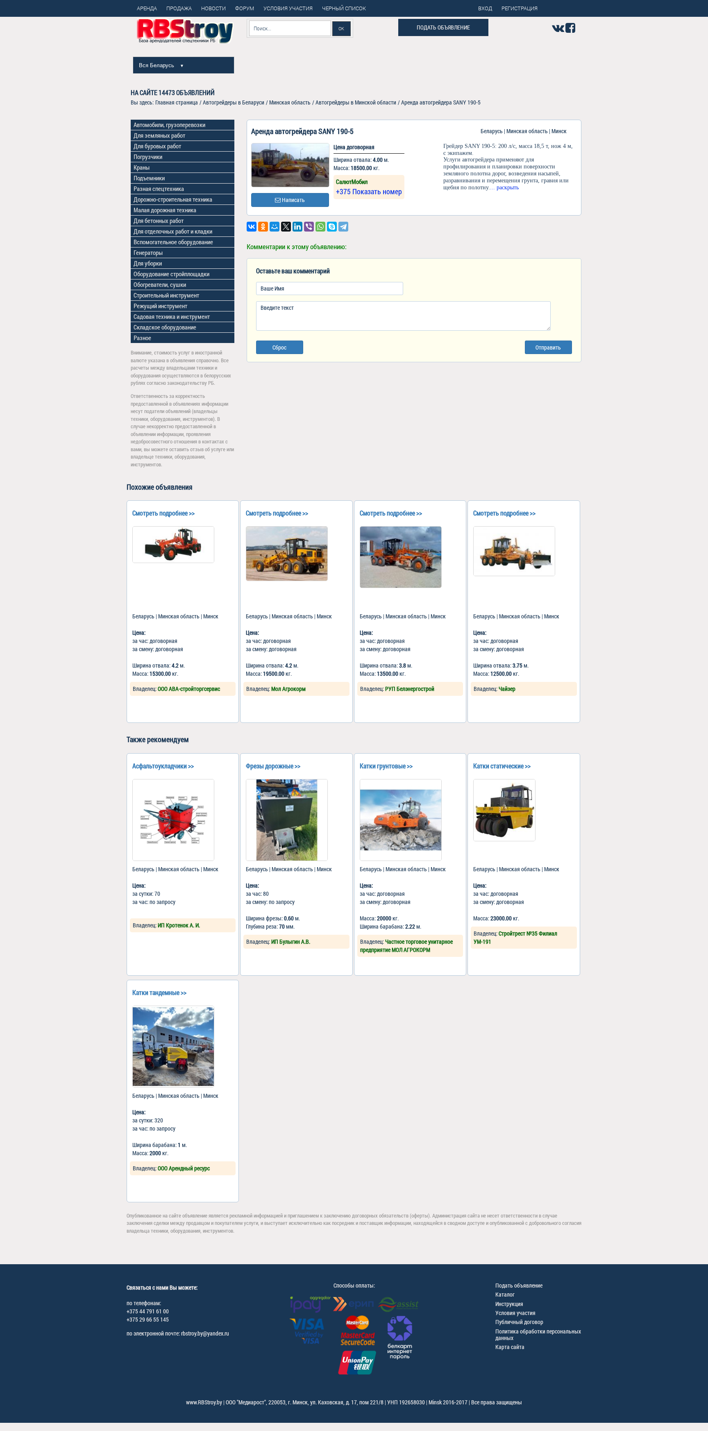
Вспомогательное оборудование (173, 242)
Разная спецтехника (159, 188)
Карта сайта (509, 1347)
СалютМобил (352, 181)
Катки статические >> (502, 765)
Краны (142, 167)
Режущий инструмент (160, 306)
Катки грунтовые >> (386, 765)
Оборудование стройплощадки (171, 274)
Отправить (548, 347)
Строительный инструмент (166, 295)
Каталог (505, 1294)
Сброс (279, 347)
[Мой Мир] (274, 227)
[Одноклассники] (263, 227)
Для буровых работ (157, 146)
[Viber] (309, 227)
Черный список (344, 8)
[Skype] (332, 227)
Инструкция (509, 1304)
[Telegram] (343, 227)
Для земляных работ (159, 135)
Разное (142, 338)
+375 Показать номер (369, 191)
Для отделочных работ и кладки (173, 231)
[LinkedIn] (297, 227)
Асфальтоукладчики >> (163, 765)
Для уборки (148, 263)
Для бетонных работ (159, 220)
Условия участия (515, 1313)
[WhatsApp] (320, 227)
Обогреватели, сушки (160, 284)
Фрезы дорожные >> (273, 765)
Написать (293, 200)
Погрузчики (148, 156)
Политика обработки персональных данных (538, 1334)
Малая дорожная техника (165, 210)
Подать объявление (443, 27)
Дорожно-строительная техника (173, 199)
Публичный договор (519, 1322)
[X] (286, 227)
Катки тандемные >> (159, 992)
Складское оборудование (165, 327)
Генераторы (148, 252)
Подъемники (149, 178)
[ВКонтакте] (251, 227)
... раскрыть (504, 187)
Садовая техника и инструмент (172, 316)
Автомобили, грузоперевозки (169, 124)
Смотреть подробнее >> (163, 513)
